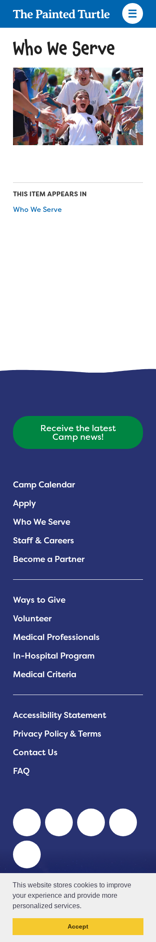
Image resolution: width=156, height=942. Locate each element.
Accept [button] (78, 926)
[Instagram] (27, 854)
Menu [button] (132, 14)
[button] (84, 906)
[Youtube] (59, 822)
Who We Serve (37, 209)
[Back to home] (61, 14)
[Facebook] (91, 822)
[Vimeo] (123, 822)
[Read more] (78, 106)
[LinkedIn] (27, 822)
